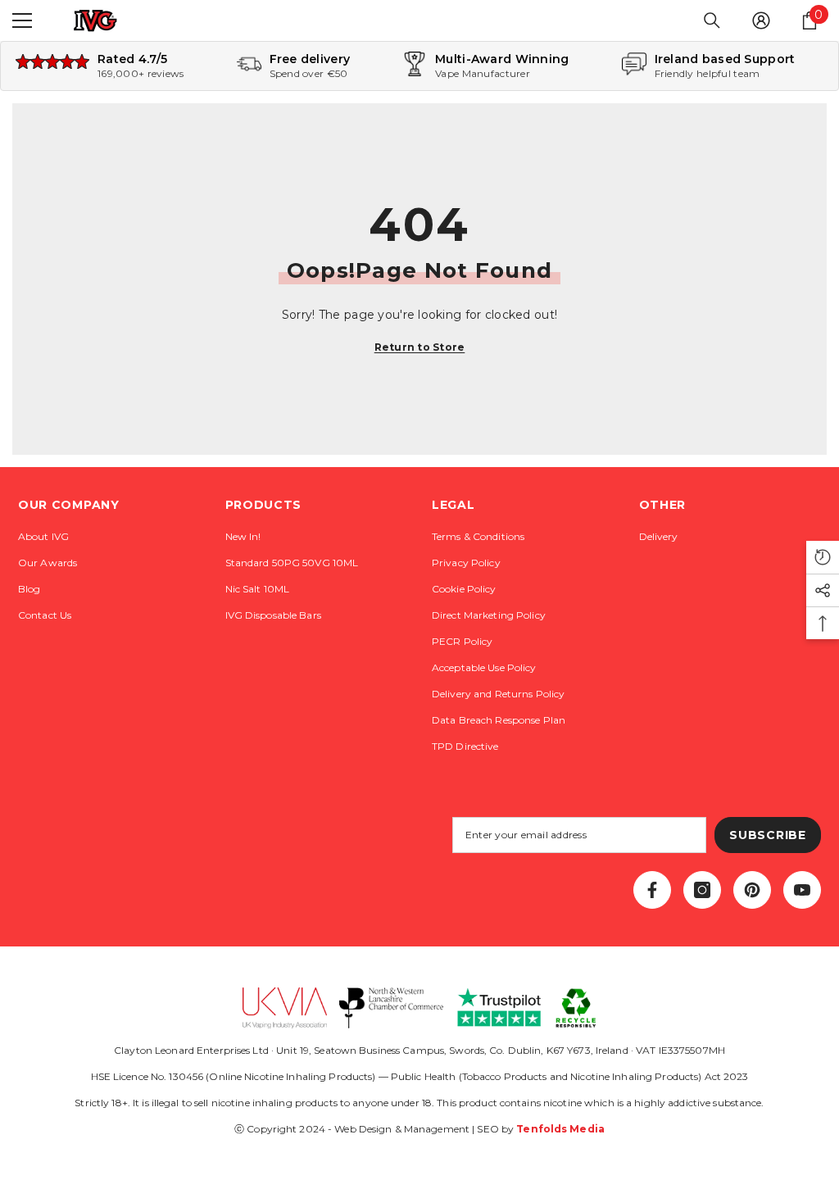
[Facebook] (652, 890)
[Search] (712, 20)
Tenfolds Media (560, 1129)
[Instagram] (702, 890)
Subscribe (767, 835)
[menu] (22, 20)
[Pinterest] (752, 890)
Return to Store (419, 347)
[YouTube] (802, 890)
